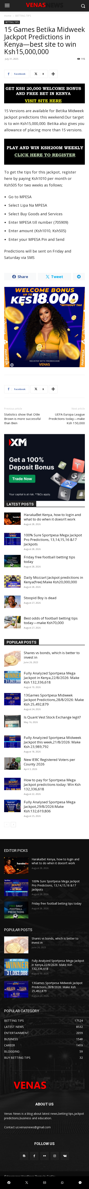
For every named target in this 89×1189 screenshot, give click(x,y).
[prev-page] (6, 824)
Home (7, 15)
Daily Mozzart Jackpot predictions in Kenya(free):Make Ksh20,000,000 (53, 579)
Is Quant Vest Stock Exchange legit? (52, 717)
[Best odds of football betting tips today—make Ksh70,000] (12, 622)
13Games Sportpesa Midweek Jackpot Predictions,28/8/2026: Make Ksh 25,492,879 (54, 700)
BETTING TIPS (23, 15)
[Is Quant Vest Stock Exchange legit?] (12, 721)
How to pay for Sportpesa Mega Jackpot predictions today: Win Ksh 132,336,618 (52, 784)
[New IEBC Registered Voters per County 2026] (12, 763)
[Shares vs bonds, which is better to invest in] (12, 659)
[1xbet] (44, 93)
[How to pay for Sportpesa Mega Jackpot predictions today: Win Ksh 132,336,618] (12, 784)
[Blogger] (24, 1156)
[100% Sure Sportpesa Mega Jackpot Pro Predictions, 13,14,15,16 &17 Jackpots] (12, 539)
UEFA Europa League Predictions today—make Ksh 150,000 (67, 418)
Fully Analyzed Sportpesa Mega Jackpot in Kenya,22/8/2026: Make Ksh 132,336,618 (51, 678)
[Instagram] (55, 1156)
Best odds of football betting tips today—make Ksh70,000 (51, 620)
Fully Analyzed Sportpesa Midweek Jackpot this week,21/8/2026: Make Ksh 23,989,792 (52, 742)
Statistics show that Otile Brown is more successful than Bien (22, 418)
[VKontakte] (65, 1156)
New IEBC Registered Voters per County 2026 (49, 761)
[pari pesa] (44, 327)
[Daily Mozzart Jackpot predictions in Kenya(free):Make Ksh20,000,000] (12, 581)
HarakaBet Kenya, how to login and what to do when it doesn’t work (52, 517)
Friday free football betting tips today (49, 559)
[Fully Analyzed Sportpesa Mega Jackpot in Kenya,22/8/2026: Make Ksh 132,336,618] (12, 677)
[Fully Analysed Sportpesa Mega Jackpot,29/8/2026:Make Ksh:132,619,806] (12, 806)
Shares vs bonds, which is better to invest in (52, 655)
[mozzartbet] (44, 152)
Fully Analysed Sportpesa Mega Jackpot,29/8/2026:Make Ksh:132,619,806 (50, 806)
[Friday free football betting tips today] (12, 561)
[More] (53, 74)
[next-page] (13, 824)
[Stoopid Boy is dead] (12, 602)
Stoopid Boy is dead (40, 597)
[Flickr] (44, 1156)
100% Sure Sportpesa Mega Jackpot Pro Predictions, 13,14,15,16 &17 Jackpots (53, 539)
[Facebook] (34, 1156)
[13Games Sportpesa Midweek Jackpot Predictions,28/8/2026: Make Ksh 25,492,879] (12, 699)
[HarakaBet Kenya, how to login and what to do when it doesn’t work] (12, 518)
